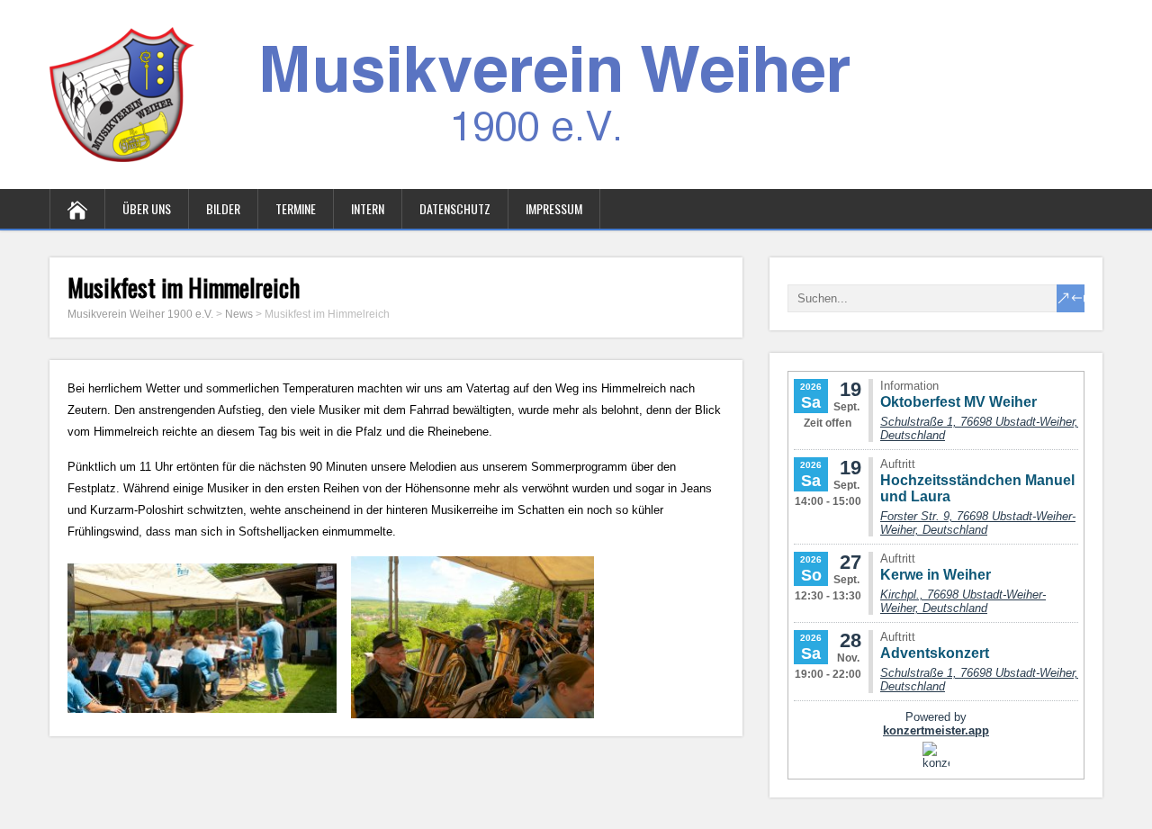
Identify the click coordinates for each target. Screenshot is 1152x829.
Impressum (554, 208)
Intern (367, 208)
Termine (295, 208)
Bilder (223, 208)
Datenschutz (454, 208)
